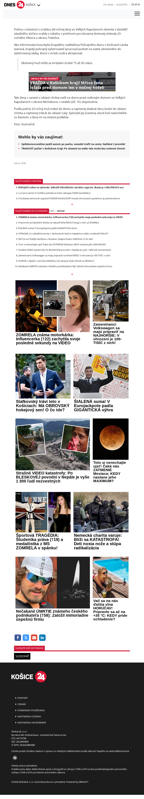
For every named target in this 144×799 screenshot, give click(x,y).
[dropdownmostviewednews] (72, 204)
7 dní (51, 210)
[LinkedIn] (42, 638)
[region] (38, 5)
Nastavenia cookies (29, 716)
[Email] (34, 638)
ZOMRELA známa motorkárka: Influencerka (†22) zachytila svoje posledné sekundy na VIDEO (70, 217)
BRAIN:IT (83, 781)
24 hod (60, 210)
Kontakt (22, 697)
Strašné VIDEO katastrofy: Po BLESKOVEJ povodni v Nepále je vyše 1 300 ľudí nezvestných (64, 249)
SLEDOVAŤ (22, 656)
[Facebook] (18, 638)
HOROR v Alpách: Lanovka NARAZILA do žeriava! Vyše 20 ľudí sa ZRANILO (56, 260)
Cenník (21, 704)
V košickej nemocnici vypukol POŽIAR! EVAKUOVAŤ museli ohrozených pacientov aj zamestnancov (69, 198)
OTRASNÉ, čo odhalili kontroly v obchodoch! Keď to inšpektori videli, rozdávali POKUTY (63, 233)
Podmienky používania (31, 710)
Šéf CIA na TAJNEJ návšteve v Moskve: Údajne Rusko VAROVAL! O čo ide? (55, 239)
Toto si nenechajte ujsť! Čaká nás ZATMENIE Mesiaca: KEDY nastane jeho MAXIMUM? (62, 244)
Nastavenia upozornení (31, 722)
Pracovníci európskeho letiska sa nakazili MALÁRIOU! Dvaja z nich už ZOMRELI (58, 222)
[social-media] (14, 758)
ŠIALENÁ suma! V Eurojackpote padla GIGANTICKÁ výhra (47, 228)
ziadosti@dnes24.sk (119, 751)
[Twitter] (26, 638)
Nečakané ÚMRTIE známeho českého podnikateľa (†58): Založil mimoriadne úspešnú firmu (65, 266)
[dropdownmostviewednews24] (72, 274)
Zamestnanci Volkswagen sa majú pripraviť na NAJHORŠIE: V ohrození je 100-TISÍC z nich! (64, 255)
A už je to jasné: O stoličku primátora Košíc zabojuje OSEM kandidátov (54, 193)
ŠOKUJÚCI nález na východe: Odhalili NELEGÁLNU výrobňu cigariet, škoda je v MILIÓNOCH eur (71, 187)
